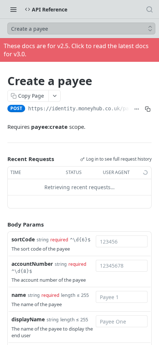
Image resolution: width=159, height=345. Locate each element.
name (18, 294)
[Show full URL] (137, 109)
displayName (28, 319)
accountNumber (32, 263)
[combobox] (122, 241)
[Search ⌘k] (149, 9)
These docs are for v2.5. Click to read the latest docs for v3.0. (76, 50)
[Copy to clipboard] (147, 109)
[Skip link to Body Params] (2, 224)
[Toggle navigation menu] (13, 9)
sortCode (23, 239)
